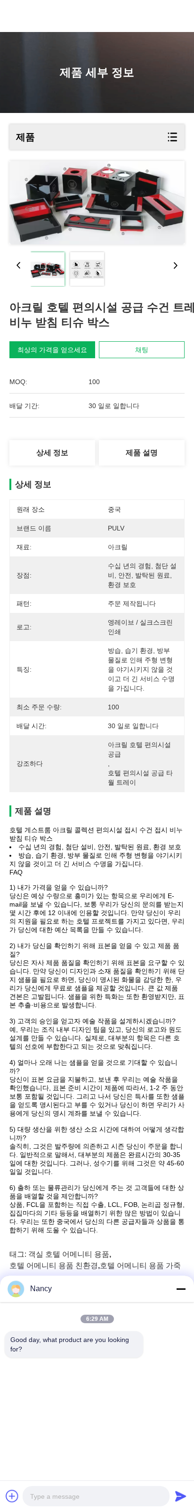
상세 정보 (52, 453)
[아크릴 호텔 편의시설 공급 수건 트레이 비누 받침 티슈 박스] (97, 202)
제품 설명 (142, 453)
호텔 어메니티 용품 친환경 (53, 1266)
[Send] (180, 1496)
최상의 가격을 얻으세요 (52, 350)
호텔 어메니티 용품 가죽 (140, 1266)
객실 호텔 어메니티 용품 (68, 1254)
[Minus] (180, 1288)
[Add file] (12, 1496)
